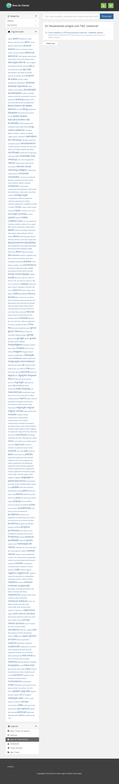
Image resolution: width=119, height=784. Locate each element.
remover (28, 582)
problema (13, 514)
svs (25, 652)
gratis (33, 338)
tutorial (14, 688)
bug (31, 126)
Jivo (19, 372)
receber (19, 563)
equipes (32, 274)
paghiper (11, 478)
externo (17, 290)
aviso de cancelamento (22, 96)
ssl (9, 639)
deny (34, 240)
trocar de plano (26, 685)
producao (24, 520)
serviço (19, 620)
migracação (12, 408)
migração (21, 407)
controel (10, 211)
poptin (33, 498)
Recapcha (32, 560)
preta (33, 508)
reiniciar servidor (27, 579)
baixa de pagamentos (27, 103)
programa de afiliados (26, 524)
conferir (10, 195)
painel (11, 480)
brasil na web (18, 127)
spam (20, 636)
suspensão (14, 646)
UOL (27, 688)
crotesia (23, 224)
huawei (20, 348)
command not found (21, 180)
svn (23, 652)
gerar (33, 327)
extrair (24, 290)
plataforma (27, 494)
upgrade (25, 691)
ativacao (30, 82)
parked (23, 484)
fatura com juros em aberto (24, 297)
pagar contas (28, 474)
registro (12, 573)
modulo (12, 414)
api (30, 65)
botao (31, 123)
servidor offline (20, 627)
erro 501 (14, 281)
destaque (24, 249)
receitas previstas (14, 567)
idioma (10, 352)
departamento (16, 242)
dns (10, 255)
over (18, 451)
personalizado (28, 487)
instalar (24, 358)
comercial (23, 177)
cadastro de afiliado (26, 133)
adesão (21, 53)
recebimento (28, 564)
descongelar (24, 246)
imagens (25, 352)
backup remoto (29, 100)
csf (27, 224)
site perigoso (27, 633)
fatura (25, 293)
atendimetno (21, 83)
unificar (23, 688)
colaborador (31, 170)
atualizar (25, 93)
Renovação (11, 589)
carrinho (17, 147)
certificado (13, 152)
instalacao (17, 358)
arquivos (20, 79)
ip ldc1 (14, 369)
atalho (26, 79)
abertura (11, 42)
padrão (29, 454)
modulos (20, 415)
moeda (25, 415)
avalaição (31, 93)
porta (23, 501)
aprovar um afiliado (14, 76)
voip (25, 705)
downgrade (12, 262)
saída (27, 604)
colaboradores (13, 174)
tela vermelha (24, 659)
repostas (24, 595)
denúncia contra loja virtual (23, 240)
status (19, 640)
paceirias (31, 451)
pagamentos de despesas (22, 472)
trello (11, 684)
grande (27, 339)
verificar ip (17, 702)
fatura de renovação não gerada (24, 303)
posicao (10, 505)
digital (30, 249)
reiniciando (11, 579)
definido (30, 233)
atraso (15, 90)
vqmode (32, 709)
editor (26, 268)
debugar (24, 233)
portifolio (29, 501)
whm (16, 715)
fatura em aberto (13, 306)
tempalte (33, 662)
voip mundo (31, 705)
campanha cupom (14, 144)
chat (32, 155)
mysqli (12, 432)
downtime (19, 262)
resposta (11, 598)
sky (16, 635)
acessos (16, 53)
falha (16, 293)
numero (34, 441)
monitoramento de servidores (18, 421)
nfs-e (28, 432)
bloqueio (13, 112)
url (21, 694)
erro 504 (26, 281)
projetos (25, 526)
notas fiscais (31, 435)
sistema (29, 630)
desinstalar (32, 246)
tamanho (30, 652)
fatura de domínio (14, 300)
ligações (22, 375)
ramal (15, 544)
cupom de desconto (18, 227)
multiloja (33, 429)
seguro (10, 614)
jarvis (13, 372)
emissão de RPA (21, 271)
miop (25, 411)
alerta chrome (16, 59)
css (29, 224)
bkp (20, 109)
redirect (22, 570)
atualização (30, 89)
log (16, 382)
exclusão (29, 287)
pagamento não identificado (23, 463)
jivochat (25, 371)
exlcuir (10, 290)
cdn (28, 147)
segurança (29, 610)
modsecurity (32, 411)
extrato (28, 290)
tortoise (33, 669)
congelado (27, 204)
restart (16, 598)
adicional (29, 52)
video (20, 705)
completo (27, 183)
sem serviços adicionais (16, 617)
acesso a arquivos (22, 49)
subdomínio (25, 640)
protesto (21, 537)
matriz (29, 399)
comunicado (23, 192)
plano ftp (32, 491)
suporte (12, 642)
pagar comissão (18, 474)
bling (25, 109)
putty (28, 536)
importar (11, 355)
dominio (16, 255)
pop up (22, 498)
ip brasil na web (30, 365)
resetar (33, 595)
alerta (10, 59)
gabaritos (23, 328)
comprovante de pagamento (17, 189)
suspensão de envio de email (21, 650)
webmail (21, 712)
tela (20, 656)
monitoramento (23, 418)
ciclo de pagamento (27, 160)
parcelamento (30, 481)
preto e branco (13, 511)
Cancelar (11, 147)
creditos (12, 220)
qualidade (13, 540)
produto (31, 520)
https (14, 348)
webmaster (30, 712)
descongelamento (14, 246)
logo (26, 383)
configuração (21, 195)
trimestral (17, 685)
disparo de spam (27, 252)
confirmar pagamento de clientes (19, 201)
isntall (21, 369)
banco (11, 105)
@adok (23, 39)
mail (31, 389)
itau (28, 368)
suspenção (20, 643)
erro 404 (28, 278)
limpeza (32, 375)
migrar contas (15, 410)
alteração (13, 62)
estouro (14, 287)
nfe (25, 432)
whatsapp (11, 715)
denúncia (11, 240)
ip (23, 364)
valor (21, 698)
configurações (12, 198)
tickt (32, 665)
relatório (12, 582)
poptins (10, 501)
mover (17, 426)
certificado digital (13, 156)
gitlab (30, 334)
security (23, 607)
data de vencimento (21, 230)
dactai (32, 227)
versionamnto (12, 705)
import (30, 352)
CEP (13, 149)
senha (26, 617)
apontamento (12, 73)
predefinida (24, 508)
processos (11, 520)
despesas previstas (14, 249)
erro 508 (32, 281)
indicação (29, 355)
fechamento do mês (25, 315)
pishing (19, 491)
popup (17, 501)
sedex (28, 607)
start (14, 639)
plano (25, 490)
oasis (9, 445)
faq (21, 294)
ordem (30, 448)
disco (18, 251)
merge (20, 404)
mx (9, 432)
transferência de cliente (15, 672)
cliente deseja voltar (22, 163)
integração (14, 361)
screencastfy (12, 607)
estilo (10, 287)
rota (19, 604)
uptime (16, 695)
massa (16, 399)
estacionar (32, 284)
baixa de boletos (13, 103)
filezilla (17, 318)
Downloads (14, 744)
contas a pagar (31, 207)
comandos (13, 176)
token (23, 669)
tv (18, 688)
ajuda (30, 56)
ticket (26, 665)
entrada (30, 271)
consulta (34, 204)
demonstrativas (25, 237)
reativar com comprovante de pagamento (22, 557)
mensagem (19, 402)
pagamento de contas (15, 460)
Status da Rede (15, 748)
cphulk (18, 218)
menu (31, 402)
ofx (13, 445)
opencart (19, 444)
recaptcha (11, 564)
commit (30, 180)
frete (30, 324)
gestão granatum (21, 335)
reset (28, 595)
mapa (33, 392)
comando (23, 173)
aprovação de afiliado (24, 73)
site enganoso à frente (15, 633)
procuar (18, 520)
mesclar (25, 404)
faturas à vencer (13, 315)
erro (16, 277)
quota (29, 540)
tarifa (9, 656)
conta (18, 206)
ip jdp (10, 369)
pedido (15, 487)
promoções (23, 531)
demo (16, 236)
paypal (33, 484)
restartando (23, 598)
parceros (18, 484)
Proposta (13, 536)
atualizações (14, 93)
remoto (20, 582)
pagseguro (27, 477)
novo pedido (26, 441)
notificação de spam (14, 438)
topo (28, 668)
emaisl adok (12, 271)
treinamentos (26, 682)
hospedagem (15, 344)
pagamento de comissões (24, 458)
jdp (17, 372)
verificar (10, 702)
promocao (13, 530)
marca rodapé (29, 395)
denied (33, 237)
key (35, 372)
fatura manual (24, 306)
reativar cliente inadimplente (25, 554)
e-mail (21, 265)
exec (33, 287)
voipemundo (12, 709)
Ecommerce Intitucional (15, 268)
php (15, 491)
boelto (10, 116)
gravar (17, 342)
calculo (15, 137)
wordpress (28, 715)
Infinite (10, 358)
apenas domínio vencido (20, 66)
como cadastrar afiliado (16, 183)
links (13, 379)
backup (20, 99)
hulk (26, 348)
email (30, 268)
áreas (23, 76)
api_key (27, 69)
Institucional (31, 358)
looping (26, 388)
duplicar (10, 265)
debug (19, 233)
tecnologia (15, 656)
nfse (31, 432)
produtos (13, 523)
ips (18, 369)
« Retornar (50, 43)
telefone (12, 661)
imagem (17, 351)
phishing (10, 491)
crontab (17, 224)
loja (29, 383)
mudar (16, 429)
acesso (11, 49)
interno (19, 365)
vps (19, 708)
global (10, 339)
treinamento (15, 681)
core (29, 211)
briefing (26, 127)
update (16, 691)
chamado (25, 155)
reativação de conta (22, 547)
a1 (27, 39)
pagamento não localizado (17, 466)
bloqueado (32, 109)
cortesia (30, 214)
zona (9, 718)
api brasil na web (16, 70)
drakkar (27, 261)
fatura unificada (20, 312)
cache (11, 130)
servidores (13, 629)
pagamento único (19, 469)
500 (19, 39)
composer (13, 185)
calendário (21, 137)
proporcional (28, 534)
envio (18, 274)
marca (14, 395)
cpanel (11, 217)
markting (11, 399)
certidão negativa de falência (24, 149)
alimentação (26, 59)
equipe (25, 274)
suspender (28, 643)
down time (29, 258)
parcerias (11, 484)
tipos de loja (12, 669)
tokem (19, 669)
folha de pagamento (28, 321)
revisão (15, 604)
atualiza (20, 90)
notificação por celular (29, 438)
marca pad (20, 395)
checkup (12, 159)
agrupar (25, 56)
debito (14, 233)
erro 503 (20, 281)
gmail (14, 339)
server (33, 617)
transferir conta (28, 675)
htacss (10, 348)
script (18, 607)
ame (27, 63)
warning (14, 712)
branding (11, 127)
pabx (22, 451)
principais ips (22, 511)
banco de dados (23, 105)
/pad (15, 38)
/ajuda (10, 39)
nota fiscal (20, 434)
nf (23, 432)
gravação (11, 342)
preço (32, 504)
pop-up (28, 498)
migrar (30, 407)
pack (10, 454)
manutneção (26, 392)
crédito (24, 217)
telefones (21, 662)
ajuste (34, 56)
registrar (28, 570)
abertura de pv (19, 42)
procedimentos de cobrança (25, 518)
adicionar (13, 56)
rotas (23, 604)
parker (28, 484)
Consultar (11, 207)
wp (34, 715)
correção (12, 213)
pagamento (12, 458)
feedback (11, 318)
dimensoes (11, 252)
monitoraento (12, 418)
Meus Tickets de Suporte (19, 731)
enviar (11, 274)
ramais (10, 544)
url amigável (27, 695)
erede (11, 277)
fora (9, 325)
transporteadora (21, 678)
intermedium (27, 361)
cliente (11, 162)
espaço (25, 283)
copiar (17, 210)
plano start (11, 494)
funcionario (15, 328)
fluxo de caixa (12, 321)
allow (32, 59)
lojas (18, 388)
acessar (27, 45)
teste (21, 666)
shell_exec (23, 630)
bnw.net (23, 113)
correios (22, 213)
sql (29, 635)
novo (10, 440)
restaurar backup (17, 600)
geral (28, 328)
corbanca (24, 211)
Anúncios (13, 735)
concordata (32, 192)
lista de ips (22, 379)
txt (20, 688)
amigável (33, 63)
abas (29, 39)
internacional (12, 365)
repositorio (14, 594)
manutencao (15, 392)
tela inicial (16, 659)
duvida (16, 265)
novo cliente (18, 441)
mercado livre (12, 404)
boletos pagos (24, 123)
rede (17, 569)
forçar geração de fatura (19, 325)
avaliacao (11, 96)
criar (19, 220)
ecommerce (29, 264)
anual (10, 66)
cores (33, 211)
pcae (9, 487)
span (25, 635)
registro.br (23, 573)
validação (13, 698)
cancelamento (28, 143)
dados (11, 229)
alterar (22, 62)
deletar (10, 237)
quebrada (22, 540)
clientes (20, 166)
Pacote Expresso (18, 455)
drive (34, 262)
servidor (27, 623)
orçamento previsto (21, 448)
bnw (19, 113)
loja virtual (16, 385)
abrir (27, 42)
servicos (20, 623)
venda (32, 698)
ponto (33, 494)
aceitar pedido (18, 46)
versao (24, 701)
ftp (9, 327)
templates (13, 665)
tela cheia (27, 655)
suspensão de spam (14, 652)
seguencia (11, 610)
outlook (12, 450)
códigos (22, 169)
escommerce (16, 284)
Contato (10, 766)
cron (24, 221)
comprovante (23, 186)
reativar (23, 551)
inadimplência (19, 355)
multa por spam (24, 429)
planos (19, 494)
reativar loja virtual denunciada (18, 560)
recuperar (23, 567)
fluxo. (19, 321)
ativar (25, 86)
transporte (11, 678)
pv (32, 536)
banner (12, 109)
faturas (30, 311)
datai (9, 233)
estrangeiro (21, 287)
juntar (32, 372)
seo (29, 617)
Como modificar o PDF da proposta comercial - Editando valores (76, 34)
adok (20, 56)
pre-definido (24, 505)
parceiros (20, 480)
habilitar (22, 342)
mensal (26, 402)
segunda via (19, 610)
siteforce (11, 636)
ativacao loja (14, 86)
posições (17, 505)
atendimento (12, 83)
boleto (16, 116)
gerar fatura (14, 331)
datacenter (32, 230)
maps (10, 395)
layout (11, 375)
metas (30, 404)
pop (18, 497)
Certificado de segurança (28, 153)
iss (25, 369)
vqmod (25, 708)
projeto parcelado (14, 527)
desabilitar (30, 242)
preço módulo (12, 508)
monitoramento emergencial (17, 423)
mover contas (24, 426)
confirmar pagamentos (15, 204)
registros (33, 573)
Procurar (107, 16)
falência (10, 294)
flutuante (31, 318)
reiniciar (18, 579)
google (20, 338)
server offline (12, 620)
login (21, 382)
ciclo (19, 160)
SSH (34, 635)
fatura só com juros (21, 309)
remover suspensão (19, 585)
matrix (22, 398)
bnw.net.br (30, 113)
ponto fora (11, 498)
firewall (24, 318)
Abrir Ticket (14, 752)
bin (18, 109)
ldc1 (16, 376)
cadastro (16, 133)
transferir (17, 675)
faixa (33, 290)
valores (26, 698)
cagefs (10, 137)
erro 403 (22, 278)
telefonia (27, 662)
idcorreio (31, 348)
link (10, 378)
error (9, 284)
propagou (20, 534)
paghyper (17, 478)
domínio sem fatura (18, 258)
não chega (18, 432)
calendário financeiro (29, 140)
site (34, 629)
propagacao (12, 534)
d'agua (27, 227)
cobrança (13, 169)
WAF (9, 712)
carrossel (23, 147)
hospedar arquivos (29, 345)
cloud (28, 166)
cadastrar (20, 130)
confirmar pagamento (25, 198)
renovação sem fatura (19, 592)
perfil (21, 487)
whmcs (21, 715)
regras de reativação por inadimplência (21, 576)
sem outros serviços (24, 613)
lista (17, 379)
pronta (30, 531)
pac (26, 450)
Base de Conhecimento (18, 739)
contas (23, 207)
